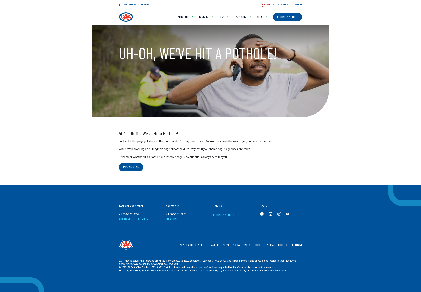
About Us (283, 245)
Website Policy (253, 245)
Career (214, 245)
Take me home (131, 167)
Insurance (204, 16)
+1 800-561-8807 (176, 214)
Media (270, 245)
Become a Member (287, 17)
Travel (222, 16)
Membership (183, 16)
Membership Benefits (192, 245)
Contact (297, 245)
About (260, 16)
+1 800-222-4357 (129, 214)
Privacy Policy (231, 245)
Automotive (241, 16)
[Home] (126, 17)
